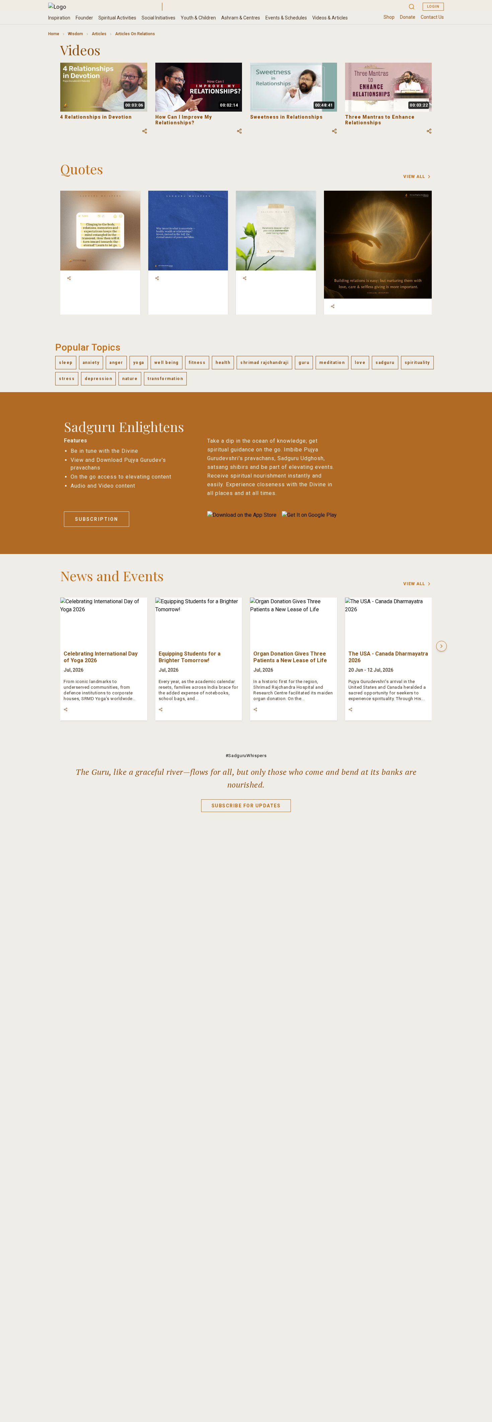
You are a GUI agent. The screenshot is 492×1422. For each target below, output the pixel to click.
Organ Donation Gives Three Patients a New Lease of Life (290, 657)
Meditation (332, 362)
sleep (66, 362)
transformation (165, 378)
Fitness (197, 362)
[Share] (69, 278)
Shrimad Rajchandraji (264, 362)
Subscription (96, 519)
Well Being (166, 362)
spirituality (417, 362)
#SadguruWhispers (246, 755)
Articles (99, 34)
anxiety (91, 362)
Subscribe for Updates (246, 805)
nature (130, 378)
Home (53, 34)
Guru (304, 362)
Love (360, 362)
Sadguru (385, 362)
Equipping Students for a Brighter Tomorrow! (190, 657)
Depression (98, 378)
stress (67, 378)
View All (414, 176)
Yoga (138, 362)
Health (223, 362)
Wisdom (75, 34)
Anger (116, 362)
